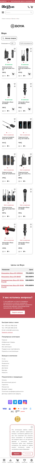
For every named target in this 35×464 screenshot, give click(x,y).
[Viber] (10, 402)
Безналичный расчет (9, 382)
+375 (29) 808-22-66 (11, 328)
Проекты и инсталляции (10, 351)
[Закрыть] (32, 427)
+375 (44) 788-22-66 (11, 325)
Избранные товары (8, 342)
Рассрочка (5, 387)
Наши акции (6, 344)
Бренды (4, 370)
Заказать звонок (7, 332)
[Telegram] (15, 402)
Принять (16, 453)
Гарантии (5, 384)
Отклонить (27, 453)
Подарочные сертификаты (11, 349)
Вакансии (5, 366)
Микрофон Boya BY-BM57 (11, 277)
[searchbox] (19, 12)
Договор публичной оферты (11, 394)
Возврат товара (7, 389)
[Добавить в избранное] (14, 49)
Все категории (7, 347)
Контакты (5, 361)
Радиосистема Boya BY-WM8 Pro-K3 (12, 286)
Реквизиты (5, 363)
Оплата (4, 380)
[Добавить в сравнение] (14, 51)
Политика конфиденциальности (13, 391)
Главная (4, 340)
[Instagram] (25, 402)
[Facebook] (20, 402)
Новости (4, 372)
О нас (4, 359)
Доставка (5, 368)
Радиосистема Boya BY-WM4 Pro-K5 (12, 281)
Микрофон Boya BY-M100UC (12, 273)
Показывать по (5, 43)
